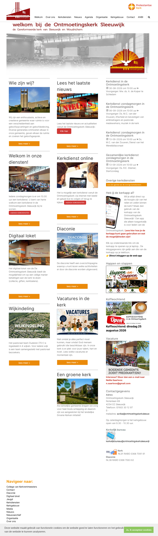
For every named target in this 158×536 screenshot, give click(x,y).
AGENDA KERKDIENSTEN (19, 213)
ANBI (140, 17)
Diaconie (10, 493)
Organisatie (102, 17)
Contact (131, 17)
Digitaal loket (13, 496)
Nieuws (78, 17)
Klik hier (64, 131)
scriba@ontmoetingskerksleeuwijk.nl (135, 413)
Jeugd (9, 499)
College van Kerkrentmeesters (21, 486)
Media (9, 508)
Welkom (38, 17)
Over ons (50, 17)
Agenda (89, 17)
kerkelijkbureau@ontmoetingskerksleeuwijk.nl (129, 441)
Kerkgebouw (117, 17)
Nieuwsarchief (13, 515)
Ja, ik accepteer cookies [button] (139, 530)
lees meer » (24, 143)
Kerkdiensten (64, 17)
